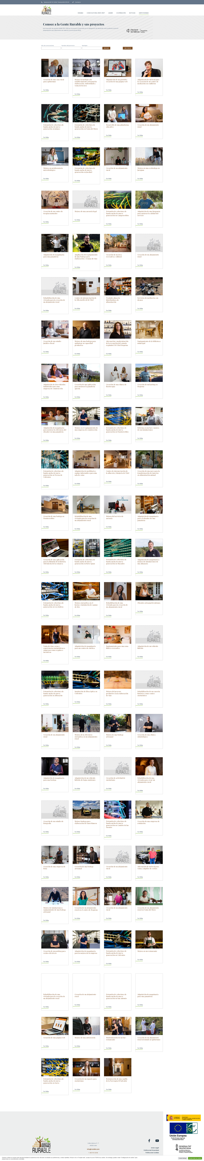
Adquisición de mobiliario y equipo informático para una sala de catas (86, 473)
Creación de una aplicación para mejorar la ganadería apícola (85, 386)
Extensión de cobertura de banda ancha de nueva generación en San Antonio (116, 996)
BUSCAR (106, 48)
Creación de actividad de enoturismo (115, 779)
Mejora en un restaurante (147, 951)
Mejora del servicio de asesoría (114, 517)
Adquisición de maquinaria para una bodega (53, 779)
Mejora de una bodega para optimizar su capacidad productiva (85, 343)
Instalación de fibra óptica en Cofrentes (86, 692)
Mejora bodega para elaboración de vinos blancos (86, 822)
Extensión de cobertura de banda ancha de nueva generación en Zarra (53, 1081)
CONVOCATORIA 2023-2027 (96, 13)
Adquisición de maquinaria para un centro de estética (85, 647)
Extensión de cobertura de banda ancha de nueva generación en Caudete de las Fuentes (117, 824)
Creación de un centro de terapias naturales (53, 212)
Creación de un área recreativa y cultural (114, 256)
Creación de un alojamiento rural (148, 126)
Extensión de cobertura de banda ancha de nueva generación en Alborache (53, 693)
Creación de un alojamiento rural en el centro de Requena (86, 909)
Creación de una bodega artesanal (84, 867)
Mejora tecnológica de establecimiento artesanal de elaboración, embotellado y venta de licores (86, 82)
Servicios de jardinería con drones (147, 299)
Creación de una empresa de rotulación (148, 822)
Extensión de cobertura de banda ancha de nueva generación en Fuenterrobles (117, 430)
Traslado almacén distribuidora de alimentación (113, 300)
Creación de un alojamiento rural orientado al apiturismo (148, 1038)
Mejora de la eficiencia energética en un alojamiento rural (86, 737)
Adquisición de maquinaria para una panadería (53, 256)
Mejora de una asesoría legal (86, 211)
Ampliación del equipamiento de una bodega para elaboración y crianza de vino (86, 257)
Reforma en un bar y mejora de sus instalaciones (148, 429)
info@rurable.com (93, 1149)
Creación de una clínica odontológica (146, 736)
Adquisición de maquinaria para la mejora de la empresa (86, 952)
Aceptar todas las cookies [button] (195, 1158)
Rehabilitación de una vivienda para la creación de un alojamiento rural (54, 300)
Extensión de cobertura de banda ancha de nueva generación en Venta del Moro (86, 127)
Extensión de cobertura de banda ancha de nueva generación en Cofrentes (116, 953)
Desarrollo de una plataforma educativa (117, 126)
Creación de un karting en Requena (147, 385)
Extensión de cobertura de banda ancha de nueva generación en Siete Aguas (85, 561)
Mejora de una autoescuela (85, 1037)
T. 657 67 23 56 (93, 1153)
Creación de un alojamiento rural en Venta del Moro (148, 909)
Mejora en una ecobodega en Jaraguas (148, 169)
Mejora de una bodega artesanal (114, 736)
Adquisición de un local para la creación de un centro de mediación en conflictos (148, 81)
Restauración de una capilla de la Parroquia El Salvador (116, 1080)
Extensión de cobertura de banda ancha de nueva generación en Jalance (53, 127)
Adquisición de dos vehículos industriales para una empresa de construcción (54, 386)
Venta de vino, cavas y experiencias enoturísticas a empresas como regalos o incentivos (54, 649)
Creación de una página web (54, 1037)
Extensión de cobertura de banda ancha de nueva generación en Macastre (116, 561)
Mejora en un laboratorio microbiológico (53, 169)
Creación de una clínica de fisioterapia (116, 385)
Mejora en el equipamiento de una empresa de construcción (86, 429)
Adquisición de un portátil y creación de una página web (116, 80)
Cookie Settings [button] (182, 1158)
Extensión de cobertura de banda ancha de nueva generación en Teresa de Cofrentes (53, 474)
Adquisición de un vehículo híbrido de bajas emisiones (85, 779)
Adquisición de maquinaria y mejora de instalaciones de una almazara (148, 561)
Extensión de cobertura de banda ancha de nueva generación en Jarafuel (85, 170)
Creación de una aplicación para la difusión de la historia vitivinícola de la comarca (54, 561)
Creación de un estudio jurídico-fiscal (52, 342)
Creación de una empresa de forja (54, 867)
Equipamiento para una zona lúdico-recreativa (117, 647)
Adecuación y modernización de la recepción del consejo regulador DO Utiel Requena (117, 343)
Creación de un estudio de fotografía (53, 822)
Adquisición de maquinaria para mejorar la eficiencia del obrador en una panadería (54, 430)
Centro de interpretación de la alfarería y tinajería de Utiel (117, 472)
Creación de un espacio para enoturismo (86, 1080)
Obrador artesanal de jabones (148, 603)
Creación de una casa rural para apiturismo (53, 80)
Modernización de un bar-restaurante (116, 1038)
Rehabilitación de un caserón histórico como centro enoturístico (148, 693)
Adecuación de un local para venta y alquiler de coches (148, 867)
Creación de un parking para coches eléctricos (54, 952)
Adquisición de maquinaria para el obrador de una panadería (147, 518)
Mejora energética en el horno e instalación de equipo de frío (86, 605)
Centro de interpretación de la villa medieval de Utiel (85, 299)
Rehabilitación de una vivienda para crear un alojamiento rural (146, 780)
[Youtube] (157, 1140)
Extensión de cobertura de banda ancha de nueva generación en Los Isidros (53, 605)
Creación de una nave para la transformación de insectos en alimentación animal (148, 473)
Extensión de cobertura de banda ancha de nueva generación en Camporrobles (117, 213)
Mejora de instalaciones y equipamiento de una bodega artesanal (54, 910)
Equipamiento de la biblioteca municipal (149, 342)
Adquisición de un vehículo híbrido (147, 647)
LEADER (110, 13)
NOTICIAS (132, 13)
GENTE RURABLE (144, 13)
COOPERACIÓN (121, 13)
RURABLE (80, 13)
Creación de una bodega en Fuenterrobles (53, 517)
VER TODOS (127, 48)
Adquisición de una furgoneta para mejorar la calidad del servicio (148, 213)
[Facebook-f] (149, 1140)
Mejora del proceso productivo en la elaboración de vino (117, 693)
